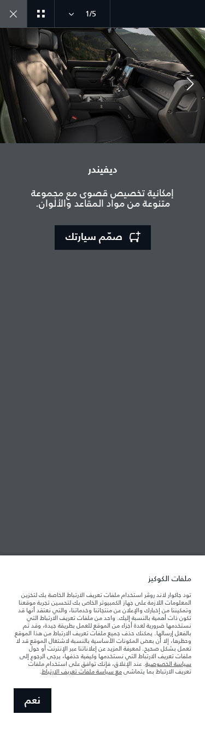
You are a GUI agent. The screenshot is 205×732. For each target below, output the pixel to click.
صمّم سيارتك (94, 237)
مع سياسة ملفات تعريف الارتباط (82, 671)
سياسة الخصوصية (168, 663)
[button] (190, 85)
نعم (32, 701)
